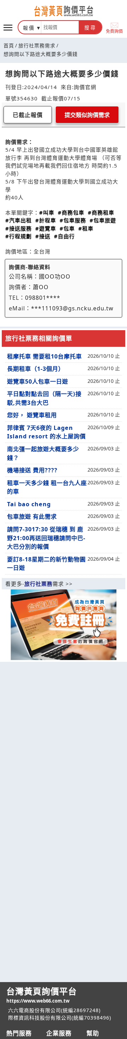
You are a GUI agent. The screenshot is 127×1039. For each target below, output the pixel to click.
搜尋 (90, 27)
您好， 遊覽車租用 (32, 415)
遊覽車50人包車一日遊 (37, 381)
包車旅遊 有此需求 (32, 516)
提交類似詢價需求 (87, 115)
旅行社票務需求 (36, 45)
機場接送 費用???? (32, 470)
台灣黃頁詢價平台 (41, 994)
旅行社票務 (38, 583)
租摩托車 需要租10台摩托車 (44, 356)
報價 (29, 27)
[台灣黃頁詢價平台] (63, 11)
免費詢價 (114, 31)
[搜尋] (60, 27)
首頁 (9, 45)
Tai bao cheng (29, 504)
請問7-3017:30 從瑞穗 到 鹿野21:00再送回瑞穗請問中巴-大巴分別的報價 (46, 537)
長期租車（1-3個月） (35, 369)
